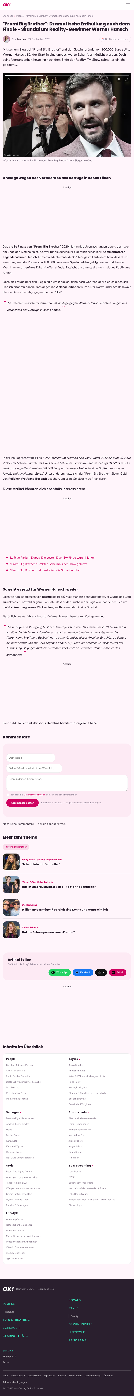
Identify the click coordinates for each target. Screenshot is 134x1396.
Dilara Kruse (75, 1152)
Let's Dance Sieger (78, 1194)
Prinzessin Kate (77, 1070)
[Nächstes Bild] (125, 115)
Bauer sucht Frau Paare (81, 1182)
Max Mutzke (12, 1087)
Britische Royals (77, 1098)
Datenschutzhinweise (34, 794)
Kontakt (62, 1375)
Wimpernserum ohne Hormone (23, 1188)
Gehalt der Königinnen (80, 1104)
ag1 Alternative (14, 1258)
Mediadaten (75, 1375)
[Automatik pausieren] (119, 79)
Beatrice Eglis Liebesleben (20, 1118)
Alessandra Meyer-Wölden (83, 1118)
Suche (6, 1362)
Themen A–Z (9, 1356)
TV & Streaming (80, 1165)
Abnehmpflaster (15, 1219)
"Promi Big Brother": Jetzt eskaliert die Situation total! (45, 570)
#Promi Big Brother (16, 846)
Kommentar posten (22, 803)
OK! (6, 5)
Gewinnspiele (81, 1324)
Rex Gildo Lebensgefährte (20, 1157)
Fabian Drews (13, 1135)
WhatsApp (62, 972)
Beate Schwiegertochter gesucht (23, 1082)
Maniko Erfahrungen (17, 1205)
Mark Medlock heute (17, 1098)
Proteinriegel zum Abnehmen (21, 1241)
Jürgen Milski (75, 1146)
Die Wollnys (75, 1205)
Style (9, 1165)
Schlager (12, 1112)
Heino (9, 1129)
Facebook (85, 972)
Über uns (108, 1375)
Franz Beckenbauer (79, 1124)
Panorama (78, 1340)
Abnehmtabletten (15, 1230)
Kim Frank (74, 1157)
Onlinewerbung (92, 1375)
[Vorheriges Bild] (9, 115)
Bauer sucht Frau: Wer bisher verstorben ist (92, 1199)
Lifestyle (12, 1213)
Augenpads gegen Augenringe (22, 1177)
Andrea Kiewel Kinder (17, 1124)
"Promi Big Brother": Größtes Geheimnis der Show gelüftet (48, 564)
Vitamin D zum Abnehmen (20, 1247)
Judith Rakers (76, 1140)
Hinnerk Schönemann (80, 1129)
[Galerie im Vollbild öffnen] (126, 79)
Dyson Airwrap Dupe (17, 1199)
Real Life (9, 1312)
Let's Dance (75, 1171)
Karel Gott (11, 1140)
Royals (73, 1059)
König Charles (76, 1065)
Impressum (49, 1375)
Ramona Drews (14, 1152)
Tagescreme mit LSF (16, 1182)
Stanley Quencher (15, 1253)
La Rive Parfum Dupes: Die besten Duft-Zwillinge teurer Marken (52, 558)
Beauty (74, 1316)
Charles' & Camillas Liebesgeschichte (88, 1093)
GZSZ (72, 1177)
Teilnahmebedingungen (15, 1382)
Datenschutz (34, 1375)
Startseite (8, 16)
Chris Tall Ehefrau (15, 1070)
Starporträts (78, 1112)
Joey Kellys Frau (77, 1135)
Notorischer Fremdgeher (19, 1225)
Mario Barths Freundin (18, 1076)
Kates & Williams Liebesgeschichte (87, 1076)
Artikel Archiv (18, 1375)
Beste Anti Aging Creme (19, 1171)
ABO (5, 1375)
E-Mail (120, 972)
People (20, 16)
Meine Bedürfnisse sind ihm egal (23, 1236)
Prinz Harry (74, 1082)
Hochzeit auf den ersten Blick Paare (87, 1188)
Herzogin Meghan (78, 1087)
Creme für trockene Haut (19, 1194)
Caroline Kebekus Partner (19, 1065)
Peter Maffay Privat (16, 1093)
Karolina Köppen (15, 1146)
